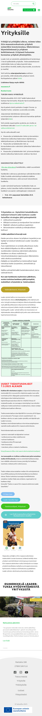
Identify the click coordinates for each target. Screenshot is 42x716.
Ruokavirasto (6, 91)
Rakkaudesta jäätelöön (11, 623)
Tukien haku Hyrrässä (12, 94)
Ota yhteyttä (28, 10)
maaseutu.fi (5, 87)
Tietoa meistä (21, 676)
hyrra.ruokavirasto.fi (17, 103)
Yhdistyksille (21, 684)
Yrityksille (21, 680)
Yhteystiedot (21, 694)
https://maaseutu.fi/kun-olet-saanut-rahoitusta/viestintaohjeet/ (20, 451)
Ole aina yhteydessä (8, 167)
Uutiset (21, 690)
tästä (20, 78)
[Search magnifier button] (33, 3)
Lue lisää (6, 641)
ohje (10, 119)
